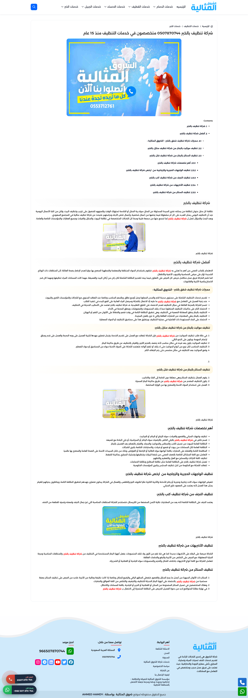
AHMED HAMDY (92, 694)
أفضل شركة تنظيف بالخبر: (193, 133)
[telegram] (44, 662)
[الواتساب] (242, 691)
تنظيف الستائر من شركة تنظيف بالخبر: (174, 192)
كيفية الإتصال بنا (162, 674)
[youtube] (58, 662)
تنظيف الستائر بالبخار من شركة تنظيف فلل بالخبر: (175, 155)
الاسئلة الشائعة (162, 649)
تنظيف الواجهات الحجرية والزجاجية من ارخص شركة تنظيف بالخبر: (161, 170)
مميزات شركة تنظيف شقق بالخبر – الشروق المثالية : (174, 141)
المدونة (165, 657)
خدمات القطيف (141, 6)
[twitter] (64, 662)
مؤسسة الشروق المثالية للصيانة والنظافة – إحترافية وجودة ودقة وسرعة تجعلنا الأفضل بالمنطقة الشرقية (149, 682)
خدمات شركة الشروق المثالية (156, 662)
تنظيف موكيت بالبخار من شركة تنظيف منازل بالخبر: (174, 148)
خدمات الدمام (164, 6)
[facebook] (71, 662)
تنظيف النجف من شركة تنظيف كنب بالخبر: (172, 177)
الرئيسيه (181, 6)
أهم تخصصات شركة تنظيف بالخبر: (176, 163)
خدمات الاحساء (116, 6)
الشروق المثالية (163, 289)
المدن (166, 653)
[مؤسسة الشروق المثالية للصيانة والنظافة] (203, 7)
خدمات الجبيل (93, 6)
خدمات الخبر (71, 6)
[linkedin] (51, 662)
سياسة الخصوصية (161, 666)
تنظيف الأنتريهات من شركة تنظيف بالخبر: (173, 185)
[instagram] (38, 662)
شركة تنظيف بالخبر (197, 126)
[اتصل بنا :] (242, 682)
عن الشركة (164, 670)
